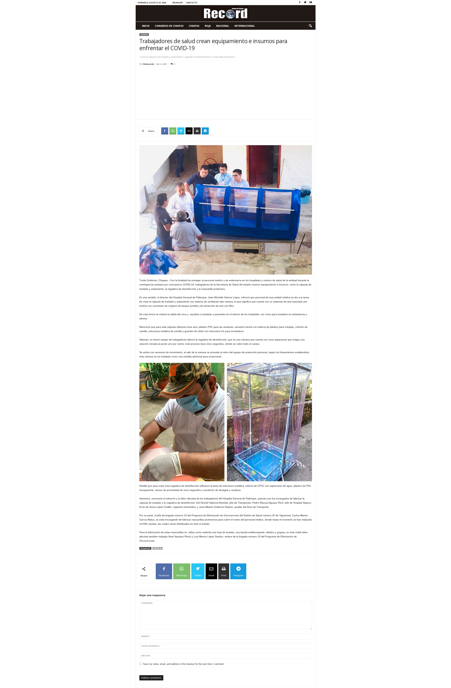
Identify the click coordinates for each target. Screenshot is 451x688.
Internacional (244, 25)
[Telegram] (205, 130)
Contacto (191, 2)
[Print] (197, 130)
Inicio (146, 25)
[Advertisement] (225, 93)
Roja (208, 25)
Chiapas (194, 25)
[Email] (189, 130)
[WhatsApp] (172, 130)
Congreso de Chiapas (169, 25)
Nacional (222, 25)
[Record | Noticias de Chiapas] (226, 13)
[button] (310, 26)
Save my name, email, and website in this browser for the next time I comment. (183, 664)
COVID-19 (157, 548)
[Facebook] (300, 2)
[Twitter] (305, 2)
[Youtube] (311, 2)
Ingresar (177, 2)
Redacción (148, 64)
